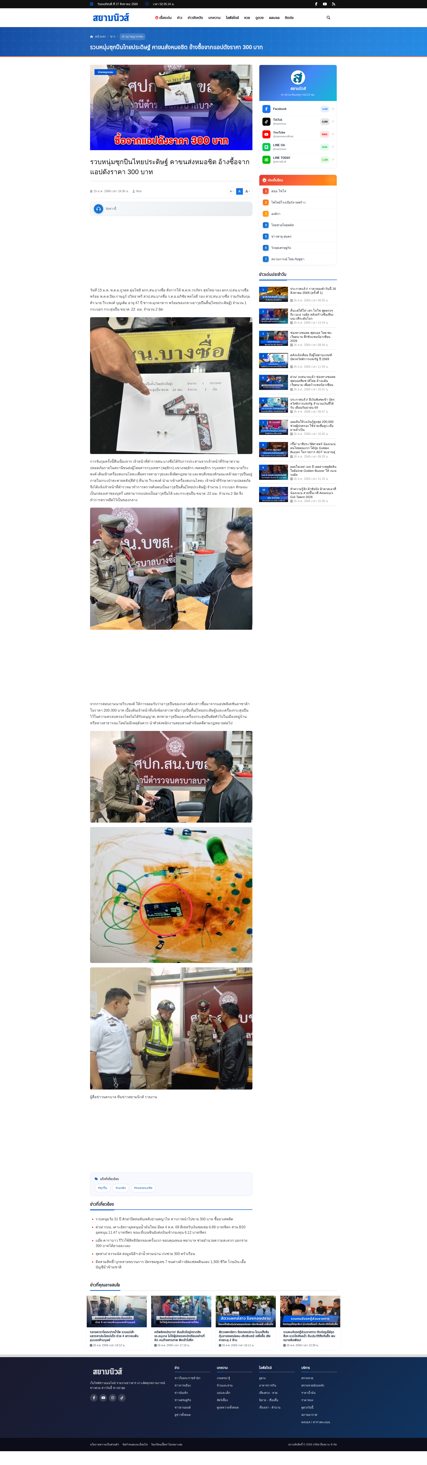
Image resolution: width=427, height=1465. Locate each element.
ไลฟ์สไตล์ (232, 18)
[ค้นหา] (328, 18)
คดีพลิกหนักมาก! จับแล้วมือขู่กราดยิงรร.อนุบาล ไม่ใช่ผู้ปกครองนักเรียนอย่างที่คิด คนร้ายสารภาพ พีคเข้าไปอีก (179, 1336)
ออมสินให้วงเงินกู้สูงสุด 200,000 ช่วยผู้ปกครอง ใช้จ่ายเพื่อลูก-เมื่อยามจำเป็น (312, 426)
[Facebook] (94, 1398)
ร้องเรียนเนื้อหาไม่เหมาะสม (166, 1444)
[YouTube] (103, 1398)
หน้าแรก (100, 36)
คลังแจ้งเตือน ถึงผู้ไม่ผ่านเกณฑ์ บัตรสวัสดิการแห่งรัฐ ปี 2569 (311, 357)
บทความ (214, 18)
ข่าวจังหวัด (195, 18)
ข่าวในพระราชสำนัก (187, 1378)
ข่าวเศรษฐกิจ (183, 1400)
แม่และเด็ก (223, 1392)
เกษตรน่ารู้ (223, 1378)
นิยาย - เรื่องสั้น (268, 1400)
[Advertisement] (171, 251)
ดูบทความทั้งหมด (228, 1407)
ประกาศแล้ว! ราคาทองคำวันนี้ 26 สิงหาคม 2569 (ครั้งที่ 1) (313, 291)
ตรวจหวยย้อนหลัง (312, 1385)
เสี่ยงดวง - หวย (268, 1392)
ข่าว (179, 18)
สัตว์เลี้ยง (222, 1400)
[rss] (333, 4)
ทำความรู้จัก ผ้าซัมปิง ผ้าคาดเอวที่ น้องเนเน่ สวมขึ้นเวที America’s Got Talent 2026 (313, 493)
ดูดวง (260, 18)
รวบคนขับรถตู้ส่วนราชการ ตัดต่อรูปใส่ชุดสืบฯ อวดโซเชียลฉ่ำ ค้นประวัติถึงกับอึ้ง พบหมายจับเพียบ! (309, 1336)
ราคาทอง (307, 1400)
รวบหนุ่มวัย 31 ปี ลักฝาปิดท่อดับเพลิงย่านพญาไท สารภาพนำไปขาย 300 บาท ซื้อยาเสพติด (164, 1219)
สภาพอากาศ (309, 1415)
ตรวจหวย (307, 1378)
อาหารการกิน (267, 1385)
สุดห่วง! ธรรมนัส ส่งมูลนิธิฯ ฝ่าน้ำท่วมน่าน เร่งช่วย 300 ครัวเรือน (145, 1254)
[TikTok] (122, 1398)
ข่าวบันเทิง (181, 1392)
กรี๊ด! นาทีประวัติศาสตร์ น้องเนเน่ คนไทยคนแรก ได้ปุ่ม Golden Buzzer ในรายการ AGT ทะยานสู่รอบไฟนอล (313, 448)
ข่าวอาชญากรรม (132, 36)
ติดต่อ (289, 18)
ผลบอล (274, 18)
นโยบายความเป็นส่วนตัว (104, 1444)
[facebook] (316, 4)
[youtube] (325, 4)
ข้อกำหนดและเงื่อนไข (135, 1444)
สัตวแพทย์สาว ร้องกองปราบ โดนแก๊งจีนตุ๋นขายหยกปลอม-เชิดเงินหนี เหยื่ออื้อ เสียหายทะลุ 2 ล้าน (244, 1336)
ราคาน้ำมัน (308, 1392)
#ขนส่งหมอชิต (143, 1188)
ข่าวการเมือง (183, 1385)
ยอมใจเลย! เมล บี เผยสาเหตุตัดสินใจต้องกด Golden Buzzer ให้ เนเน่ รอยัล (313, 470)
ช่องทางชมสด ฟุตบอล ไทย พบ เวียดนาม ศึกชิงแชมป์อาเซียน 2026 (310, 337)
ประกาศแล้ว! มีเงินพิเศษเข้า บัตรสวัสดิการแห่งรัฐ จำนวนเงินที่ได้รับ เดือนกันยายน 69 (312, 403)
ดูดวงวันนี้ (307, 1407)
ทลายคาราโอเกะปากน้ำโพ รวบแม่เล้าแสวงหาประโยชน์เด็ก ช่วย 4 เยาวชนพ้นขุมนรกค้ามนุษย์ (114, 1336)
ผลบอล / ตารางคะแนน (315, 1422)
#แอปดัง (121, 1188)
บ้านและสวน (225, 1385)
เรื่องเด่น (165, 18)
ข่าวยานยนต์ (183, 1407)
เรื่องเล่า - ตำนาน (269, 1407)
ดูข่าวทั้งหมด (183, 1415)
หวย (247, 18)
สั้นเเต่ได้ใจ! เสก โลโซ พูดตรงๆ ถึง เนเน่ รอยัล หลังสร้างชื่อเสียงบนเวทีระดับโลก (311, 314)
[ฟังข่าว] (98, 209)
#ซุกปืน (102, 1188)
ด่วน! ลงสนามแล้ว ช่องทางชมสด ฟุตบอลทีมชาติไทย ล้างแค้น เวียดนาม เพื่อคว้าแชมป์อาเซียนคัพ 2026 (312, 381)
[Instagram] (112, 1398)
